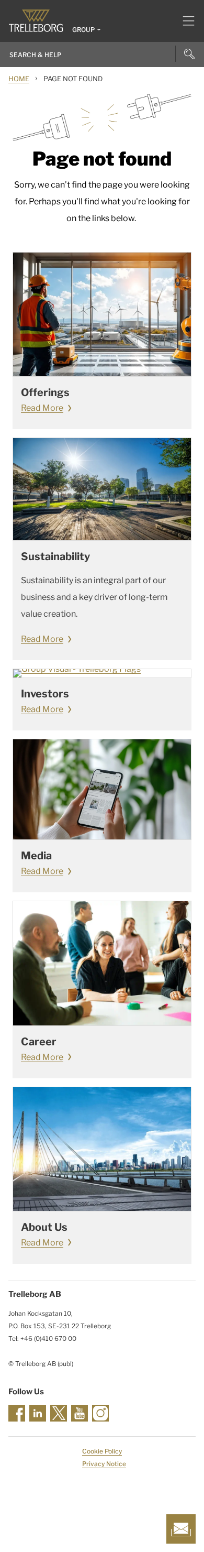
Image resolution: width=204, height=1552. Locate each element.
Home (18, 78)
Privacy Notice (104, 1464)
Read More (42, 408)
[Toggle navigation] (184, 21)
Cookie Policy (102, 1451)
